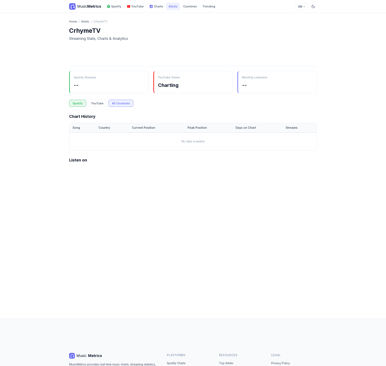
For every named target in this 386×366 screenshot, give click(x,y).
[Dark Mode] (313, 6)
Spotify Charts (176, 363)
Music (89, 356)
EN (300, 6)
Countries (190, 6)
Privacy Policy (280, 363)
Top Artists (226, 363)
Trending (208, 6)
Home (73, 21)
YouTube (137, 6)
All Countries (121, 103)
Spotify (116, 6)
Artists (173, 6)
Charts (158, 6)
